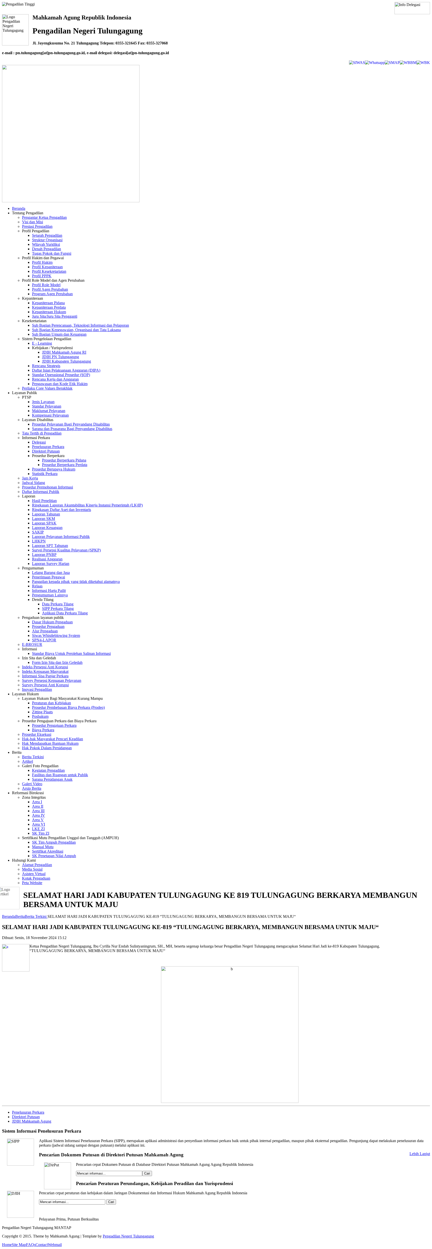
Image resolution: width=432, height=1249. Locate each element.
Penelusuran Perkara (28, 1112)
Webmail (55, 1245)
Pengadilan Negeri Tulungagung (128, 1236)
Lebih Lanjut (420, 1154)
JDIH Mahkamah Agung (31, 1121)
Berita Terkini (36, 916)
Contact (42, 1245)
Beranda (8, 916)
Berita (20, 916)
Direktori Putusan (26, 1117)
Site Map (19, 1245)
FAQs (31, 1245)
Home (7, 1245)
